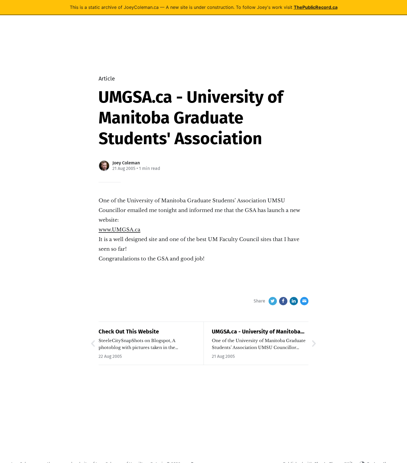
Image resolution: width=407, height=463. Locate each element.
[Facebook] (283, 301)
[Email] (304, 301)
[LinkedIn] (294, 301)
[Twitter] (273, 301)
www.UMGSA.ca (119, 230)
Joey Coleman (126, 162)
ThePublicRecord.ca (316, 7)
